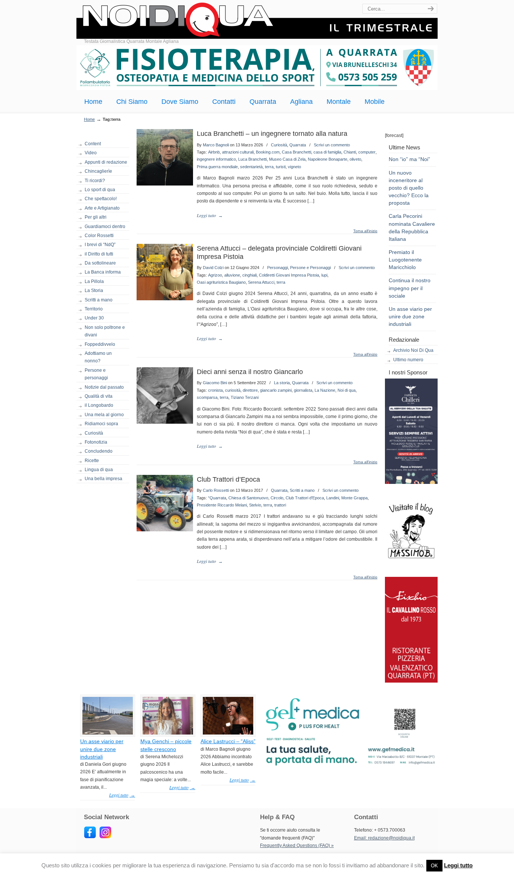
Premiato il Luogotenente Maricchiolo (405, 259)
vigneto (294, 166)
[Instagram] (105, 837)
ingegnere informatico (216, 159)
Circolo (277, 498)
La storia (282, 382)
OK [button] (434, 865)
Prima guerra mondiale (217, 166)
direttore (250, 390)
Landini (332, 498)
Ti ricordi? (95, 180)
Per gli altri (95, 217)
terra (269, 166)
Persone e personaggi (96, 374)
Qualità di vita (99, 396)
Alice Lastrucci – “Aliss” (228, 741)
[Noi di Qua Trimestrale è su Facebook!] (90, 837)
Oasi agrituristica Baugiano (221, 282)
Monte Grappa (354, 498)
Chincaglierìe (98, 171)
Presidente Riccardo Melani (222, 505)
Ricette (92, 460)
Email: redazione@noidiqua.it (384, 838)
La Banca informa (103, 272)
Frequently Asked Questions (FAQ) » (297, 845)
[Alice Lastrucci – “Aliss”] (228, 733)
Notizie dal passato (104, 387)
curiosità (232, 390)
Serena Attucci (261, 282)
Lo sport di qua (100, 189)
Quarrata (297, 145)
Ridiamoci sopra (101, 423)
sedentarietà (251, 166)
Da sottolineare (100, 263)
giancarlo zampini (276, 390)
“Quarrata (217, 498)
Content (93, 143)
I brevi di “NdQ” (100, 244)
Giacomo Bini (215, 382)
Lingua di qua (99, 469)
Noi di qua (347, 390)
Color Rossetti (99, 235)
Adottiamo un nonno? (98, 357)
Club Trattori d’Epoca (228, 479)
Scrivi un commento (332, 145)
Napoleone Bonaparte (327, 159)
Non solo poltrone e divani (105, 331)
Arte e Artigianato (102, 208)
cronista (215, 390)
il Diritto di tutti (99, 254)
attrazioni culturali (238, 152)
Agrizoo (215, 275)
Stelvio (255, 505)
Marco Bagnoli (216, 145)
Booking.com (268, 152)
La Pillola (94, 281)
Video (91, 152)
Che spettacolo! (101, 198)
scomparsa (207, 397)
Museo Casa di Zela (287, 159)
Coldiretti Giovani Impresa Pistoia (289, 275)
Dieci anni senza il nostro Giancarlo (250, 372)
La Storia (94, 290)
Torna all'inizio (365, 231)
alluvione (232, 275)
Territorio (94, 309)
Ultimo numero (408, 359)
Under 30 (94, 318)
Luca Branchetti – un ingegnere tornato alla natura (272, 133)
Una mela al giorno (104, 414)
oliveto (355, 159)
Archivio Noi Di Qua (413, 350)
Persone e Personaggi (310, 267)
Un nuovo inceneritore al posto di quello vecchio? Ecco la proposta (409, 188)
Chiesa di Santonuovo (248, 498)
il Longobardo (99, 405)
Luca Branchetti (252, 159)
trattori (280, 505)
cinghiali (249, 275)
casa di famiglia (327, 152)
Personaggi (277, 267)
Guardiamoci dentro (105, 226)
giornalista (303, 390)
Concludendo (99, 451)
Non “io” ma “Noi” (409, 159)
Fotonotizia (96, 442)
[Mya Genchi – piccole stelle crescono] (168, 733)
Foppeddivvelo (100, 344)
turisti (281, 166)
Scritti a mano (99, 300)
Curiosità (94, 433)
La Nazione (325, 390)
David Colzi (213, 267)
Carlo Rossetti (216, 490)
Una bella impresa (103, 478)
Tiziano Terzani (245, 397)
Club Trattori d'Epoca (305, 498)
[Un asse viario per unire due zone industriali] (107, 733)
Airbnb (214, 152)
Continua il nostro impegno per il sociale (409, 287)
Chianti (350, 152)
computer (367, 152)
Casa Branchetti (296, 152)
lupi (324, 275)
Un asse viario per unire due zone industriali (410, 316)
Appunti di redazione (106, 162)
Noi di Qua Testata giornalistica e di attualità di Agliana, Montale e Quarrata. (257, 20)
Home (89, 119)
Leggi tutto (458, 865)
